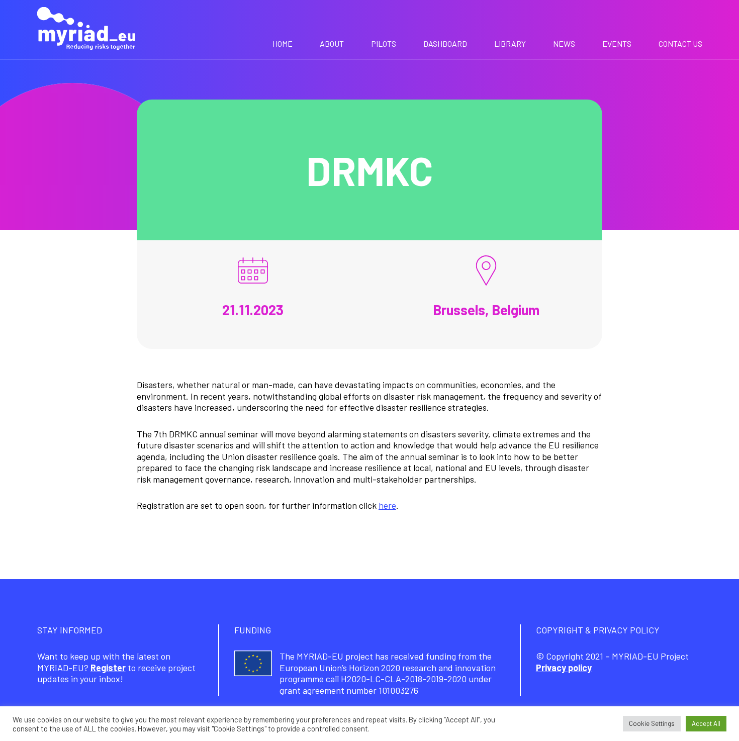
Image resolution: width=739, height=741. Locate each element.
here (387, 505)
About (332, 43)
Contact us (680, 43)
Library (510, 43)
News (564, 43)
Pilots (383, 43)
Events (616, 43)
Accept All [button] (706, 723)
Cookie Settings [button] (652, 723)
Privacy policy (564, 667)
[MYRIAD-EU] (86, 29)
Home (282, 43)
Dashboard (445, 43)
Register (108, 667)
